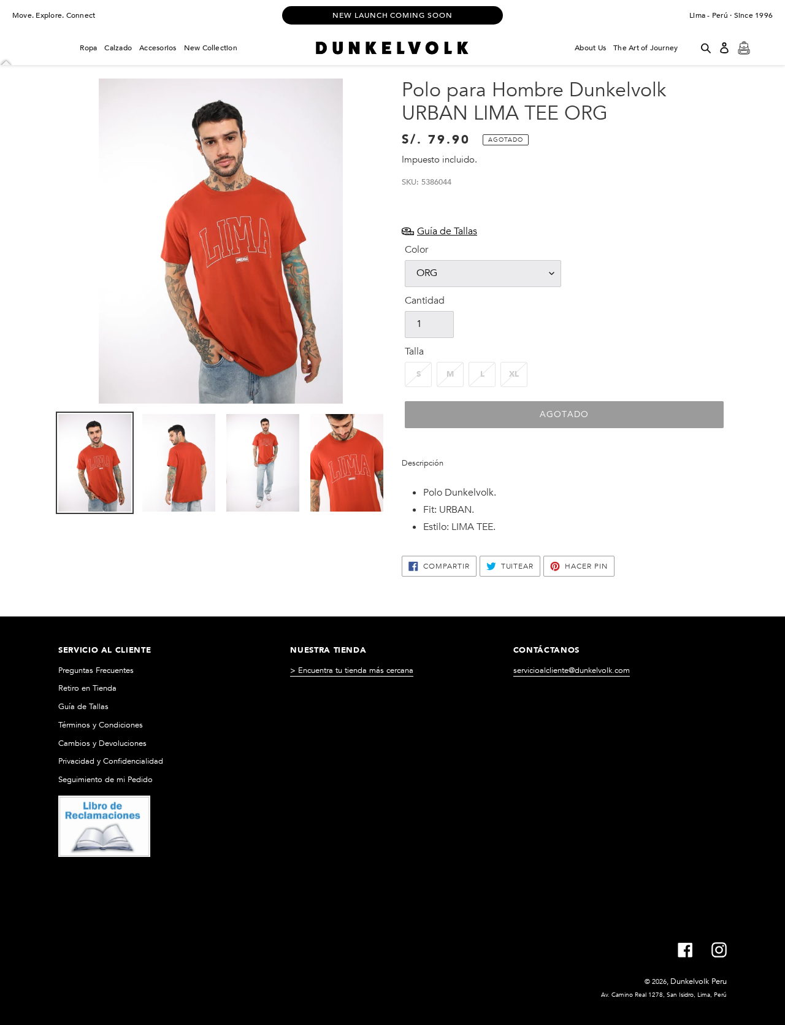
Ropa (88, 48)
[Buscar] (705, 47)
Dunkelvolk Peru (698, 981)
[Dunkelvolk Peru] (392, 48)
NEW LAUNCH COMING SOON (392, 15)
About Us (590, 48)
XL (514, 374)
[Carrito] (744, 48)
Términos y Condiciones (100, 725)
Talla (414, 351)
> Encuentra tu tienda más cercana (351, 670)
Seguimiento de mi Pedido (105, 779)
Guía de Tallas (83, 706)
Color (416, 249)
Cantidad (425, 300)
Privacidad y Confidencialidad (110, 761)
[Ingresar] (724, 47)
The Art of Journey (645, 48)
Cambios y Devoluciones (102, 743)
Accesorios (157, 48)
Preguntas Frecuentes (96, 670)
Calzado (118, 48)
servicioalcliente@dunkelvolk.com (571, 670)
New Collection (210, 48)
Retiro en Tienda (87, 688)
